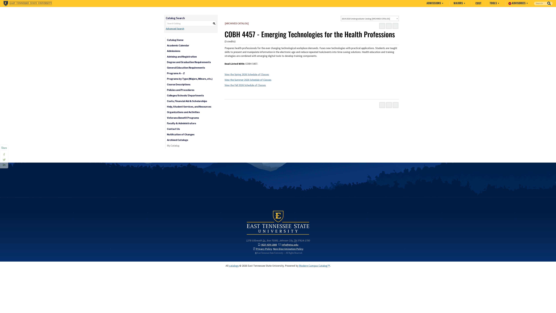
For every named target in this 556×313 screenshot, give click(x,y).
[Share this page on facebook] (4, 154)
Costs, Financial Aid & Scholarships (187, 101)
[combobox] (370, 18)
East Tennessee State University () (27, 3)
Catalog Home (175, 40)
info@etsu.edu (290, 244)
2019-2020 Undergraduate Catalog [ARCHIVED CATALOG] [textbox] (366, 18)
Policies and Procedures (180, 90)
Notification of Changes (180, 134)
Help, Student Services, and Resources (189, 106)
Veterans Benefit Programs (183, 118)
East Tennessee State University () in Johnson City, (278, 222)
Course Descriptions (178, 84)
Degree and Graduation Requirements (189, 62)
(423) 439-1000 (269, 244)
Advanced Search (175, 28)
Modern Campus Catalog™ (314, 265)
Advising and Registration (182, 56)
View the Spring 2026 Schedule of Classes (247, 74)
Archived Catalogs (177, 140)
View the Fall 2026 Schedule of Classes (245, 85)
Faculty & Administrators (181, 123)
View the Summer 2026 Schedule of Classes (248, 80)
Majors (459, 3)
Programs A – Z (176, 73)
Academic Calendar (178, 45)
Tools (494, 3)
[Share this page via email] (4, 164)
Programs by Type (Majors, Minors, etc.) (189, 79)
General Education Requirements (186, 67)
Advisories (517, 3)
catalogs (234, 265)
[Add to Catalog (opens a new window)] (382, 26)
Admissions (434, 3)
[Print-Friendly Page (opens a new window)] (389, 26)
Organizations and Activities (183, 112)
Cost (478, 3)
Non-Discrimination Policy (288, 249)
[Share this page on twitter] (4, 159)
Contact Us (173, 129)
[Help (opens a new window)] (395, 26)
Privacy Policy (264, 249)
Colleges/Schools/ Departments (185, 95)
